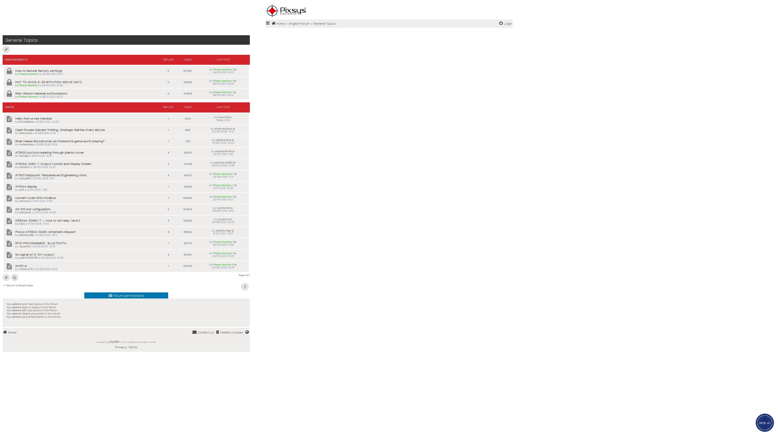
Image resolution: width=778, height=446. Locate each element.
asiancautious (223, 128)
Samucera (25, 133)
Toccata (24, 155)
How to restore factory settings (38, 70)
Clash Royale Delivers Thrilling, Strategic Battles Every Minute (60, 130)
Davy (22, 223)
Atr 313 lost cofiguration (32, 209)
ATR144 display (26, 186)
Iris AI (765, 423)
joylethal (223, 219)
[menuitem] (505, 24)
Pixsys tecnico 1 (29, 73)
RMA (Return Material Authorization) (41, 93)
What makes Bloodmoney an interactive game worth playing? (60, 141)
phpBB (114, 341)
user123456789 (28, 257)
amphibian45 (223, 151)
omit (22, 189)
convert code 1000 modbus (35, 198)
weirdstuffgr (26, 235)
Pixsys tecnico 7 (223, 173)
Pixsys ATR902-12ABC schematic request (45, 232)
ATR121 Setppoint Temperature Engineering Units (51, 175)
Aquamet (25, 246)
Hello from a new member (33, 118)
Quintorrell (223, 207)
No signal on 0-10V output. (35, 254)
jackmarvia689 (223, 162)
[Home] (389, 4)
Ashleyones (26, 144)
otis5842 (24, 167)
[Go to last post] (235, 69)
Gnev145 (223, 117)
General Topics (21, 40)
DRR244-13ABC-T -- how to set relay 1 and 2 (47, 220)
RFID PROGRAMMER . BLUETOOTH (40, 243)
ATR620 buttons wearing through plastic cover (49, 152)
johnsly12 (24, 201)
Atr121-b (21, 266)
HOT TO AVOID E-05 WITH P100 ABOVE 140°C (48, 82)
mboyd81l (25, 178)
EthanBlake (26, 121)
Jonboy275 (26, 269)
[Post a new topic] (6, 49)
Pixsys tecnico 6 (223, 264)
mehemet (25, 212)
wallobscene (223, 139)
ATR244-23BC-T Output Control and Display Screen (53, 164)
